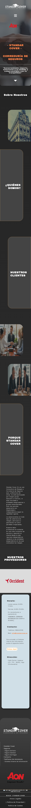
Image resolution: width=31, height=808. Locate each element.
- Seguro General (10, 753)
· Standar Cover (9, 746)
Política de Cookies (15, 806)
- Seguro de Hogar (10, 755)
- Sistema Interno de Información (16, 761)
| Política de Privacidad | (15, 802)
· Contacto (7, 757)
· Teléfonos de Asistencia (13, 759)
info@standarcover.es (19, 633)
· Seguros (6, 748)
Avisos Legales (15, 799)
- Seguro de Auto (10, 751)
